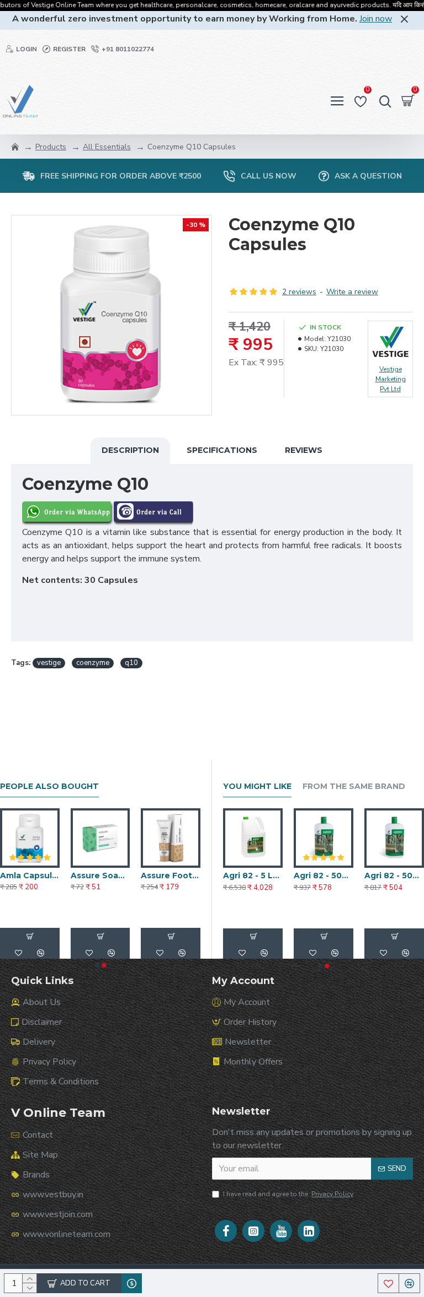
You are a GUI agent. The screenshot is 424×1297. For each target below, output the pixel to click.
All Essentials (107, 147)
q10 (131, 663)
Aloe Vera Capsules (170, 875)
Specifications (222, 450)
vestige (49, 663)
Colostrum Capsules (100, 875)
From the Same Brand (354, 786)
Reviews (303, 450)
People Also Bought (49, 786)
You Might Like (257, 786)
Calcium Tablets (30, 875)
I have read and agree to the (288, 1194)
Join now (375, 19)
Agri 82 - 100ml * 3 (253, 875)
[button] (96, 965)
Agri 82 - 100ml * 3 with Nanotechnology (323, 875)
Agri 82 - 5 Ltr (392, 875)
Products (50, 147)
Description (130, 450)
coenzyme (92, 663)
